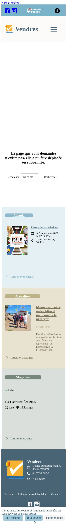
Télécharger (26, 407)
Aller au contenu (10, 2)
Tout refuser (34, 517)
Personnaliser (54, 517)
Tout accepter (13, 517)
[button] (7, 10)
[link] (20, 29)
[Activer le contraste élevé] (57, 11)
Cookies (8, 494)
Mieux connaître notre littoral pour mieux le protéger (48, 313)
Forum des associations (44, 227)
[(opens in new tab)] (34, 12)
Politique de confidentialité (32, 494)
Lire (11, 407)
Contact (55, 494)
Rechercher (13, 177)
